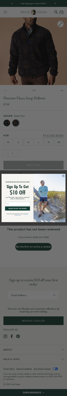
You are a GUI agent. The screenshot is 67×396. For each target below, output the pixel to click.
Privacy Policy (26, 214)
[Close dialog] (63, 175)
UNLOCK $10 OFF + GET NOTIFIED (17, 208)
